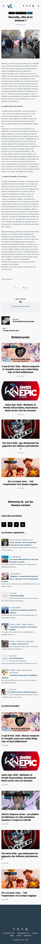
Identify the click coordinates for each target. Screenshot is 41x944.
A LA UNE (11, 13)
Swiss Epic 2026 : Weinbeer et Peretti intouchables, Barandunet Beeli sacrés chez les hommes (20, 407)
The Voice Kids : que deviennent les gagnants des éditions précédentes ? (20, 446)
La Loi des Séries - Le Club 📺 (14, 794)
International (14, 673)
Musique (14, 346)
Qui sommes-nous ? (9, 933)
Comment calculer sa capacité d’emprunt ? (23, 692)
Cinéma (14, 461)
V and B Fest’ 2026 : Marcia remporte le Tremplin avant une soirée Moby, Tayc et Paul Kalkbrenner (20, 369)
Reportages (30, 641)
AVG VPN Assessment (16, 658)
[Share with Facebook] (23, 288)
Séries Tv (30, 540)
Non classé (13, 593)
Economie (13, 689)
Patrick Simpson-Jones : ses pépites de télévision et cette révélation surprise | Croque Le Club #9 (20, 817)
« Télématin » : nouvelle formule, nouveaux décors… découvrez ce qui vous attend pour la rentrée (19, 578)
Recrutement (27, 936)
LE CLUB (27, 794)
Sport (13, 385)
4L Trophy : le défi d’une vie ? (19, 644)
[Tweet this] (26, 288)
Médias (14, 423)
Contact (19, 936)
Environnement (26, 670)
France (30, 13)
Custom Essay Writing (17, 596)
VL (20, 301)
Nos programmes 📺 (24, 933)
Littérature (30, 624)
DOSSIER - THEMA (21, 13)
